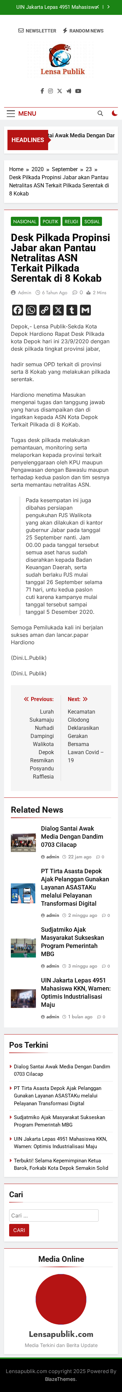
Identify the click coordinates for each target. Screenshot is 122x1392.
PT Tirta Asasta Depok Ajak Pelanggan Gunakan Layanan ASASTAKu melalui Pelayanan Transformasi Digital (75, 887)
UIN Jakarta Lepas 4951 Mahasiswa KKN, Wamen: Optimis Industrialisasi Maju (56, 7)
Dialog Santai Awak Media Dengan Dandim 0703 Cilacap (72, 836)
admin (24, 292)
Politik (50, 221)
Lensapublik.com (61, 1334)
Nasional (24, 221)
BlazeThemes (60, 1379)
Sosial (92, 221)
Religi (71, 221)
